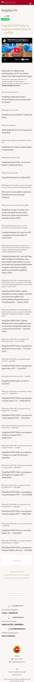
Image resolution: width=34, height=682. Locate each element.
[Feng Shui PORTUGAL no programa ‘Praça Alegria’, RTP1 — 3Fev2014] (17, 409)
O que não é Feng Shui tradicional (17, 578)
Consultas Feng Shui (17, 571)
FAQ (17, 669)
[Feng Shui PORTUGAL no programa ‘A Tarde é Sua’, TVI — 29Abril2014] (17, 392)
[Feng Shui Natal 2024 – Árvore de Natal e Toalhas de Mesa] (10, 157)
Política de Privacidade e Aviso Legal (17, 672)
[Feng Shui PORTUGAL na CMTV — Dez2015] (16, 376)
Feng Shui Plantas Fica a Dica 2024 (16, 177)
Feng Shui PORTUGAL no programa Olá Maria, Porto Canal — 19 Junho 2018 (17, 348)
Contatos (17, 656)
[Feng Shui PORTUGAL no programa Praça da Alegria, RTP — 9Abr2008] (17, 505)
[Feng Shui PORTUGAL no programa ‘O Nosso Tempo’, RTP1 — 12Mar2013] (17, 426)
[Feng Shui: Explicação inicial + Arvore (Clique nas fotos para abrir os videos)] (10, 92)
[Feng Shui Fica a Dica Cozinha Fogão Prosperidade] (17, 141)
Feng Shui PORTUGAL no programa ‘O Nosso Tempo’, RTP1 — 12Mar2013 (17, 435)
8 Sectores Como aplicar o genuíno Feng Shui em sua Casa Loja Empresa (16, 194)
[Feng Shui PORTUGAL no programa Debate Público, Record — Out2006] (17, 542)
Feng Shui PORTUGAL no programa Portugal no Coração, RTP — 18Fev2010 (17, 475)
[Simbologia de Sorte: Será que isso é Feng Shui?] (9, 125)
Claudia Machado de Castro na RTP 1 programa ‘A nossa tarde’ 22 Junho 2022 (16, 235)
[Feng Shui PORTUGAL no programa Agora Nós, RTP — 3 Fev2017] (17, 360)
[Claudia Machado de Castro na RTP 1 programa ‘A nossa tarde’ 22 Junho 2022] (17, 227)
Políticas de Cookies (17, 674)
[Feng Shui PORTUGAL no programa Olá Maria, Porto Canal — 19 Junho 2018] (17, 340)
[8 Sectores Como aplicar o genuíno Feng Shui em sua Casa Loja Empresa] (17, 186)
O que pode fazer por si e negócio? (17, 575)
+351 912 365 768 (18, 659)
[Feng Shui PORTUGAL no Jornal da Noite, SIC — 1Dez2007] (17, 524)
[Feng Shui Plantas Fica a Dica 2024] (10, 173)
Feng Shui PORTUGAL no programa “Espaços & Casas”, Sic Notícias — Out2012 (17, 455)
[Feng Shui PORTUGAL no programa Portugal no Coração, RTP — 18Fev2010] (17, 466)
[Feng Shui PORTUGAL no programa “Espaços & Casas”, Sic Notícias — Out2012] (17, 446)
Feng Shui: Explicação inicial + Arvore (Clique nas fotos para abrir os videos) (16, 99)
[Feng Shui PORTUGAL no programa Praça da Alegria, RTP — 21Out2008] (17, 486)
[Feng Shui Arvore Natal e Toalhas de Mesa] (10, 110)
